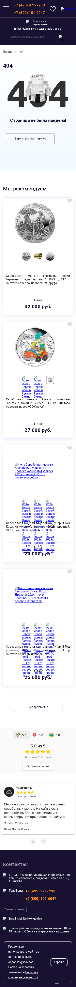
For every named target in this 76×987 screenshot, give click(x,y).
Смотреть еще (38, 707)
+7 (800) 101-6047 (29, 12)
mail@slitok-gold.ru (29, 918)
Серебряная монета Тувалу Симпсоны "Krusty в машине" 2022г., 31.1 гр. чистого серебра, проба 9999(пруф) (38, 403)
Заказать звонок (15, 909)
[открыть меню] (6, 8)
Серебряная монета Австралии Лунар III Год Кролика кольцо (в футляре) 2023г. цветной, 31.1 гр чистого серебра (38, 526)
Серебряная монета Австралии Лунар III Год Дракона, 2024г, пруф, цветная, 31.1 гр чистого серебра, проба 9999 (38, 650)
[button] (33, 841)
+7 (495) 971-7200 (29, 5)
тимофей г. (24, 787)
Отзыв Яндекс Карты (16, 829)
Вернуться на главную (30, 138)
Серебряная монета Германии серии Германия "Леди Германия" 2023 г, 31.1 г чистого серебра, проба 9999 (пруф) (38, 279)
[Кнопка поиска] (61, 38)
